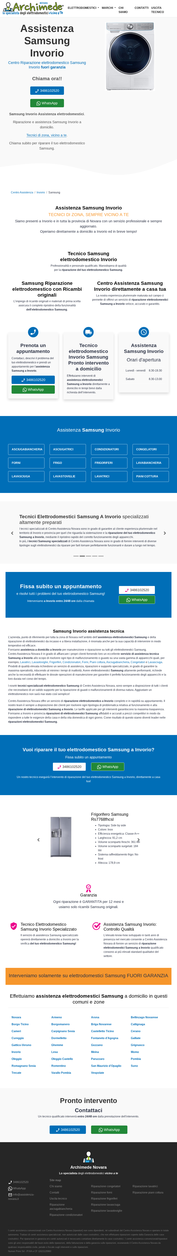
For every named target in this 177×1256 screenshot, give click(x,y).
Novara (16, 1017)
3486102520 (49, 91)
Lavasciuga (155, 662)
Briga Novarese (101, 1024)
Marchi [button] (108, 7)
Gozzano (97, 1045)
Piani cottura (97, 662)
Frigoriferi (55, 662)
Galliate (136, 1038)
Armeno (56, 1017)
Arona (95, 1017)
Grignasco (138, 1045)
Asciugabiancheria (117, 662)
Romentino (58, 1065)
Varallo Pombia (61, 1072)
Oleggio (17, 1058)
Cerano (136, 1031)
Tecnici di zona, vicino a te (46, 135)
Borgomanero (60, 1024)
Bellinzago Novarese (144, 1017)
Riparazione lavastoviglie (106, 1210)
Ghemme (57, 1045)
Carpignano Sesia (63, 1031)
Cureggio (18, 1038)
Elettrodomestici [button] (82, 7)
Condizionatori (72, 662)
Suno (134, 1065)
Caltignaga (138, 1024)
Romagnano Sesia (24, 1065)
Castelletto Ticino (102, 1031)
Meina (95, 1052)
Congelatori (138, 662)
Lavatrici (25, 662)
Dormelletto (59, 1038)
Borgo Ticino (20, 1024)
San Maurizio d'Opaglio (106, 1065)
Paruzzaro (97, 1058)
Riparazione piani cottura (148, 1192)
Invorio (41, 192)
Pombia (136, 1058)
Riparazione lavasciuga (105, 1204)
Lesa (54, 1052)
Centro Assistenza (22, 192)
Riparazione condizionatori (66, 1214)
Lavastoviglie (40, 662)
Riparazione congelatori (105, 1186)
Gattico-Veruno (21, 1045)
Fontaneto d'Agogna (104, 1038)
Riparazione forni (101, 1192)
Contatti (141, 7)
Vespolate (97, 1072)
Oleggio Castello (62, 1058)
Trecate (16, 1072)
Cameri (16, 1031)
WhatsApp (49, 103)
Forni (85, 662)
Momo (135, 1052)
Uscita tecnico (157, 10)
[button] (12, 533)
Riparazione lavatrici (145, 1186)
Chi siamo (123, 10)
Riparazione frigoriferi (104, 1198)
